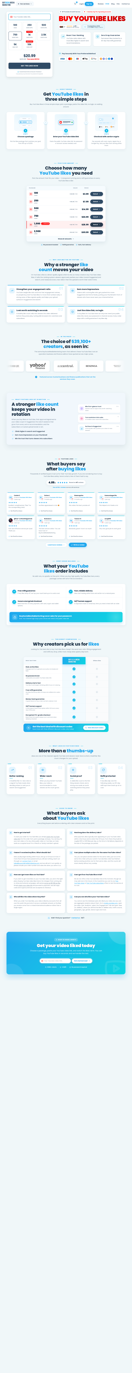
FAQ (118, 4)
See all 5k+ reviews (59, 487)
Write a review (78, 545)
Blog (113, 4)
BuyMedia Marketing (8, 4)
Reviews (103, 4)
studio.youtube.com (111, 903)
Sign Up (89, 4)
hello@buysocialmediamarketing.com (27, 863)
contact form (27, 861)
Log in (81, 4)
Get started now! (81, 961)
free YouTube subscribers (95, 883)
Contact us (126, 4)
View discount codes (95, 728)
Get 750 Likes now (29, 65)
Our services (25, 4)
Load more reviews (55, 545)
